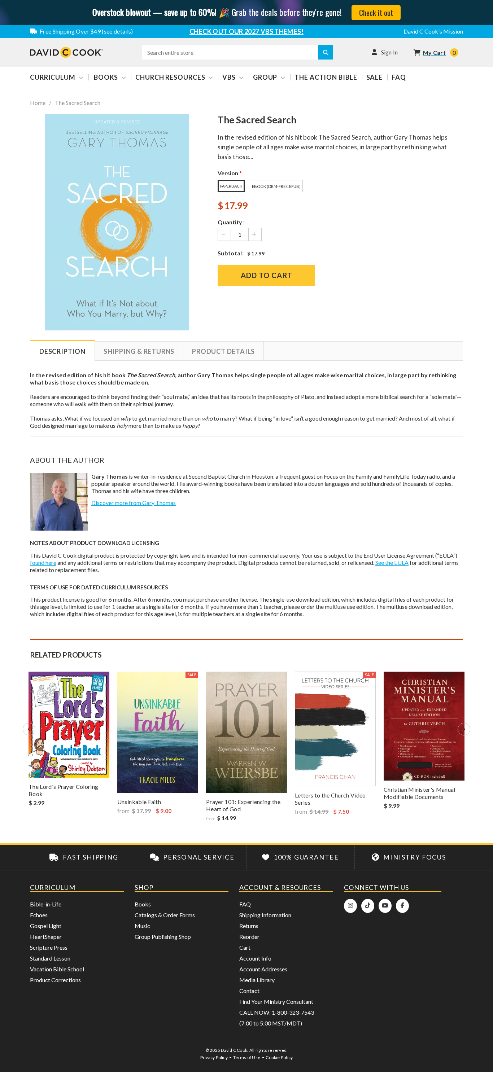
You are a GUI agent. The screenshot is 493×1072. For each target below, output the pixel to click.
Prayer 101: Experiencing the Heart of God (243, 805)
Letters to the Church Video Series (330, 799)
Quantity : (231, 222)
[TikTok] (367, 906)
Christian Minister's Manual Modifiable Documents (419, 793)
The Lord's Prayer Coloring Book (63, 790)
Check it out (376, 12)
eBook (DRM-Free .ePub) (276, 186)
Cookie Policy (279, 1057)
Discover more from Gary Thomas (133, 502)
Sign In (389, 52)
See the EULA (392, 562)
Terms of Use (246, 1057)
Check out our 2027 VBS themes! (246, 31)
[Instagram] (350, 906)
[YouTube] (385, 906)
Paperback (231, 186)
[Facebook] (402, 906)
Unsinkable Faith (139, 801)
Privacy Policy (214, 1057)
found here (43, 562)
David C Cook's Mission (433, 31)
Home (37, 103)
